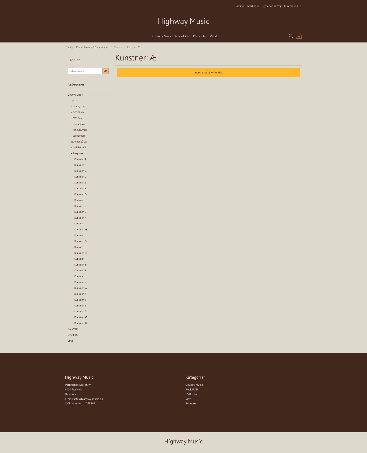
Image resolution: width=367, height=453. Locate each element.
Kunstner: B (80, 165)
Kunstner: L (80, 223)
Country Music (75, 95)
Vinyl (70, 341)
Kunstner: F (80, 188)
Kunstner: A (80, 159)
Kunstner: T (80, 270)
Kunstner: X (80, 294)
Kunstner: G (80, 194)
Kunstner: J (80, 212)
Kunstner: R (80, 258)
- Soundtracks (78, 135)
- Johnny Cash (78, 106)
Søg (105, 71)
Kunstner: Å (80, 311)
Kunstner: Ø (80, 323)
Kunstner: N (80, 235)
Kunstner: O (80, 241)
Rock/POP (73, 329)
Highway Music (183, 21)
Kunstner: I (79, 206)
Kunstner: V (80, 282)
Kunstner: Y (80, 300)
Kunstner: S (80, 264)
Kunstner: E (80, 182)
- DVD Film (76, 118)
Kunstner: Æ (80, 317)
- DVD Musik (77, 112)
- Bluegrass (77, 153)
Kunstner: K (80, 218)
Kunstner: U (80, 276)
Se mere (190, 403)
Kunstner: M (80, 229)
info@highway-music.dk (88, 398)
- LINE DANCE (78, 147)
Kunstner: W (80, 288)
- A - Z (74, 100)
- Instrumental (78, 124)
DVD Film (73, 335)
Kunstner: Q (80, 253)
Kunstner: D (80, 176)
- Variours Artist (79, 130)
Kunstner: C (80, 171)
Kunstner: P (80, 247)
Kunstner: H (80, 200)
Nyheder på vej (79, 141)
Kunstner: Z (80, 305)
